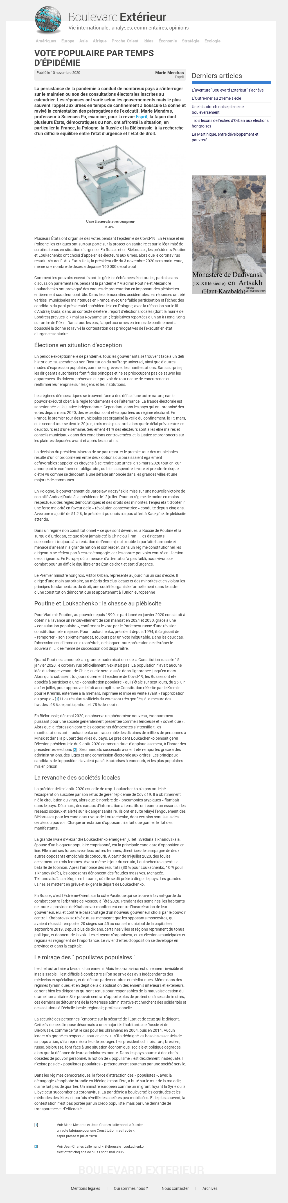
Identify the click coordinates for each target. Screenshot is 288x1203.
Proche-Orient (125, 41)
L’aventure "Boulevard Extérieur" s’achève (228, 90)
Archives (209, 1188)
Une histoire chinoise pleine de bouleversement (218, 109)
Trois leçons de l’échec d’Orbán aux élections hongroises (230, 123)
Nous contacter (175, 1188)
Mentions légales (85, 1188)
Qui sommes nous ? (131, 1188)
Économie (168, 41)
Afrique (100, 41)
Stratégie (190, 41)
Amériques (46, 41)
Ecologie (212, 41)
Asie (83, 41)
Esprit (141, 116)
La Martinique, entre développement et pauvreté (225, 137)
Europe (67, 41)
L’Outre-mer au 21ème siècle (216, 98)
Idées (148, 41)
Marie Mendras (169, 72)
